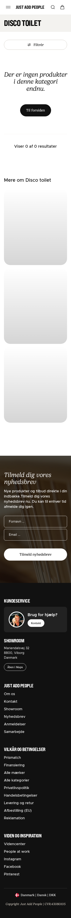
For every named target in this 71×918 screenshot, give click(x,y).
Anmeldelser (15, 724)
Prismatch (12, 758)
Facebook (12, 867)
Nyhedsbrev (14, 717)
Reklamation (14, 818)
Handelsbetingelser (20, 795)
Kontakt (36, 623)
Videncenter (14, 844)
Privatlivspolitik (16, 788)
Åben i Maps (15, 667)
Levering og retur (19, 803)
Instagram (12, 859)
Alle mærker (14, 773)
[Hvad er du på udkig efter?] (53, 7)
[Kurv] (62, 7)
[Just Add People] (30, 7)
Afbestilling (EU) (18, 811)
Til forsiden (35, 110)
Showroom (13, 709)
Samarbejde (14, 732)
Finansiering (14, 765)
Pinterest (12, 874)
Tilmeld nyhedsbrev (35, 554)
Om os (9, 694)
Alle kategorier (16, 780)
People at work (17, 852)
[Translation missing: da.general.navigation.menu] (8, 7)
